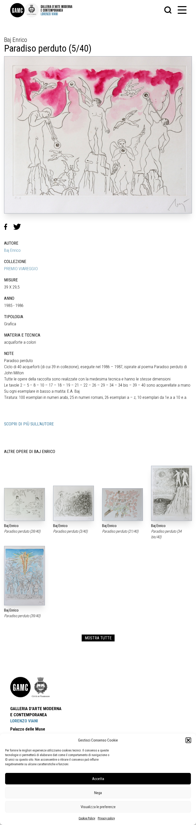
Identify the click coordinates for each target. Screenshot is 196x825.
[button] (188, 740)
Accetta (98, 778)
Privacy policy (106, 818)
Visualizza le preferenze (98, 807)
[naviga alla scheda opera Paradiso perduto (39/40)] (24, 575)
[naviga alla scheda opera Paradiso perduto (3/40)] (73, 503)
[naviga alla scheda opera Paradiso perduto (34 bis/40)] (171, 493)
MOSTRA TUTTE (98, 638)
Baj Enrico (12, 250)
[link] (17, 10)
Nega (98, 793)
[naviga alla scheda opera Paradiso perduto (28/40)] (24, 504)
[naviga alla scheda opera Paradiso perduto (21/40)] (122, 504)
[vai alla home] (20, 687)
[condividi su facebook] (8, 227)
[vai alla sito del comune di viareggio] (41, 687)
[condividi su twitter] (19, 227)
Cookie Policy (87, 818)
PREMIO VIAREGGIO (21, 268)
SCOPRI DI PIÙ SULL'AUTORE (29, 423)
